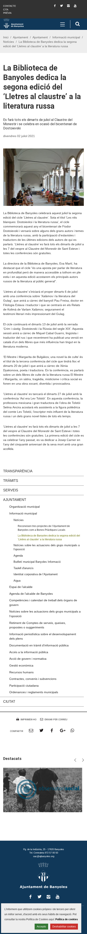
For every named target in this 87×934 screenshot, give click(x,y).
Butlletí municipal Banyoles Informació (37, 561)
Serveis (10, 490)
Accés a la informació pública (28, 652)
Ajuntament (20, 37)
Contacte (9, 6)
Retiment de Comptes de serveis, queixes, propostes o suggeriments (37, 625)
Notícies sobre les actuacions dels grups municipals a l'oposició (47, 547)
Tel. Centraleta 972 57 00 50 (43, 852)
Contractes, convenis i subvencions (32, 678)
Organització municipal (24, 506)
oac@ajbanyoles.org (43, 856)
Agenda (18, 555)
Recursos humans (21, 672)
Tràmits (10, 480)
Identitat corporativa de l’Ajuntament (36, 574)
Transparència (18, 471)
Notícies (8, 41)
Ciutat (9, 701)
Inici (5, 37)
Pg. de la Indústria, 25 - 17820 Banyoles (43, 849)
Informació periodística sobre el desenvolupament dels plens (42, 636)
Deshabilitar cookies (64, 926)
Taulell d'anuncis (24, 568)
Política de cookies (66, 919)
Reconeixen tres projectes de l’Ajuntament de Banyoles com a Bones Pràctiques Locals (44, 528)
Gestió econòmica (21, 665)
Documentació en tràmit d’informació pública (39, 645)
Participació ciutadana (24, 685)
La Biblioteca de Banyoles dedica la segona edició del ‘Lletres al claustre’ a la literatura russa (49, 537)
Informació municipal (66, 37)
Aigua (17, 580)
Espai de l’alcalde (21, 587)
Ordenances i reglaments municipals (33, 692)
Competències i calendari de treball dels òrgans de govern (43, 603)
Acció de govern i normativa (27, 658)
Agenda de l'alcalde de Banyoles (31, 593)
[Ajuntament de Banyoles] (13, 23)
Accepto (41, 926)
